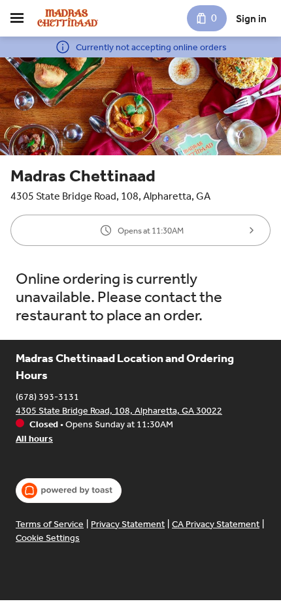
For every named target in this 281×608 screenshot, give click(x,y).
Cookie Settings (48, 537)
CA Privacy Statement (215, 524)
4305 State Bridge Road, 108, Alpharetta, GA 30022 (119, 410)
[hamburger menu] (17, 18)
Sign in (251, 18)
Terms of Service (50, 524)
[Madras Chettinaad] (68, 18)
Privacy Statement (128, 524)
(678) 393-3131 (47, 397)
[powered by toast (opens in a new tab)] (69, 490)
